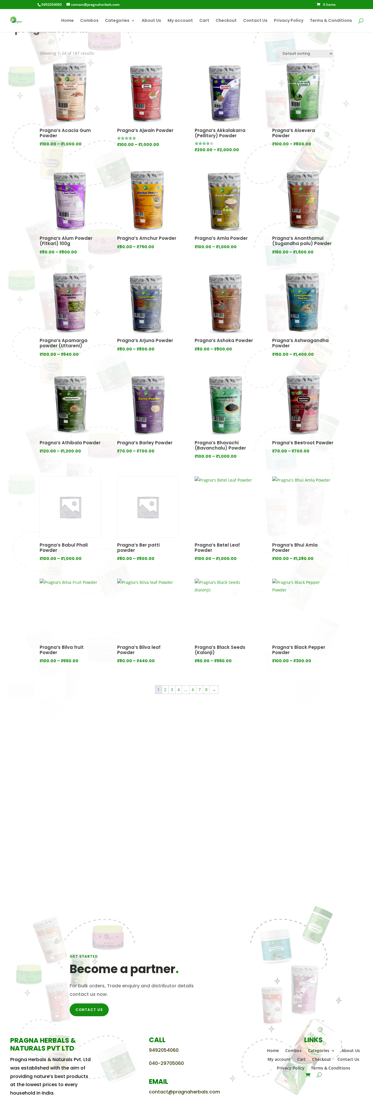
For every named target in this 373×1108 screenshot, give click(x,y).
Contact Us (255, 20)
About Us (151, 20)
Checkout (226, 20)
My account (180, 20)
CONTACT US (89, 1009)
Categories (117, 20)
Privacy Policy (288, 20)
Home (67, 20)
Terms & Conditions (331, 20)
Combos (89, 20)
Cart (204, 20)
